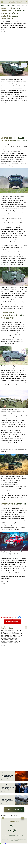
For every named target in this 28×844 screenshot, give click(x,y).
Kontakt (14, 825)
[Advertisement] (14, 46)
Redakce (14, 826)
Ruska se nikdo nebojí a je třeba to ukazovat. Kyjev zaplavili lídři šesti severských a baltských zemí (7, 790)
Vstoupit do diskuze (12, 621)
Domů (2, 5)
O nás (14, 831)
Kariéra (14, 828)
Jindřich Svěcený (5, 21)
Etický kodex (14, 830)
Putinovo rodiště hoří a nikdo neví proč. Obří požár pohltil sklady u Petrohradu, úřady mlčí (7, 778)
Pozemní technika (10, 5)
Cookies (14, 829)
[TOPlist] (3, 843)
